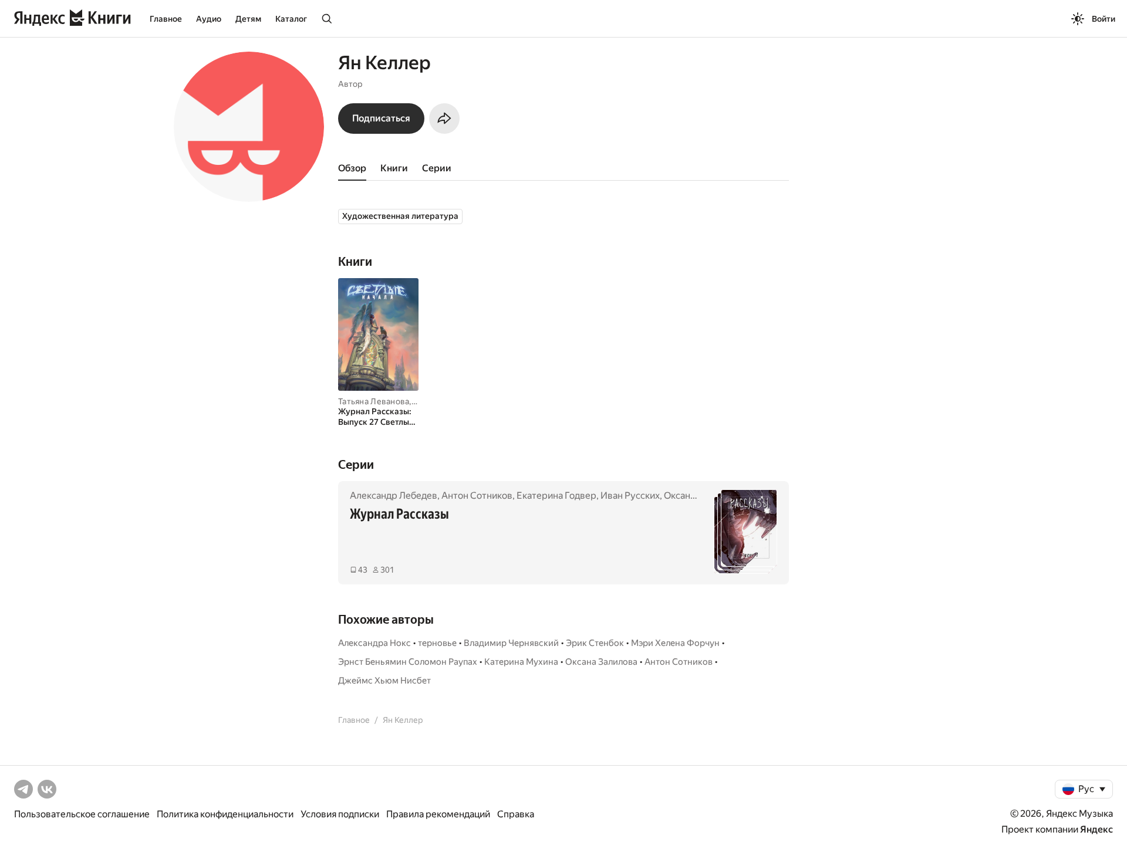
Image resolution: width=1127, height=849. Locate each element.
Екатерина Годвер (556, 495)
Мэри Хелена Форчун (675, 643)
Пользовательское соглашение (82, 814)
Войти (1103, 18)
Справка (515, 814)
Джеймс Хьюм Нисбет (384, 680)
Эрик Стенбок (595, 643)
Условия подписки (340, 814)
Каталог (291, 18)
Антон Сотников (476, 495)
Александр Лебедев (393, 495)
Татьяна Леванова (373, 401)
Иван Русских (630, 495)
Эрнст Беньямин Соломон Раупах (407, 662)
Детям (248, 18)
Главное (166, 18)
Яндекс (1096, 829)
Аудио (208, 18)
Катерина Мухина (521, 662)
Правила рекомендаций (438, 814)
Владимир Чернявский (511, 643)
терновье (437, 643)
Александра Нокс (374, 643)
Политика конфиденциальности (225, 814)
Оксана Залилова (601, 662)
